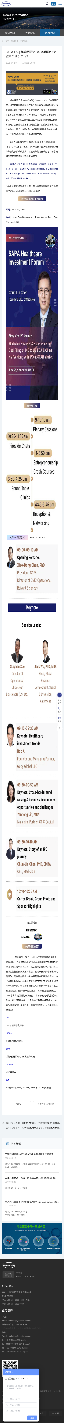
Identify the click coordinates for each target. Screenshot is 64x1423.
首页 (7, 41)
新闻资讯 (14, 41)
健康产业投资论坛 (45, 1104)
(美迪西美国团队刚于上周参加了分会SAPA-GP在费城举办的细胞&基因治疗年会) (31, 114)
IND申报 (55, 1413)
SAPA (18, 1104)
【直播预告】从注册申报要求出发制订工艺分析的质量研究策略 (36, 1127)
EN (53, 3)
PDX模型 (39, 1413)
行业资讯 (30, 32)
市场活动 (50, 32)
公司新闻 (10, 32)
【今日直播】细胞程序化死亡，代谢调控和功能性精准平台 (36, 1122)
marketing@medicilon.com (19, 1320)
